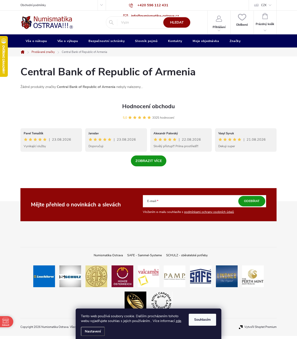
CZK (264, 5)
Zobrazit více (148, 161)
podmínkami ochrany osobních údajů (209, 212)
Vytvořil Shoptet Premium (260, 327)
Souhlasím (202, 319)
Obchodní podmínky (33, 5)
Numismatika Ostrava (108, 255)
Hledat (177, 22)
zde (178, 321)
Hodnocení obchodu (148, 106)
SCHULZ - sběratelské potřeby (187, 255)
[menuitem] (36, 41)
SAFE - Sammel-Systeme (144, 255)
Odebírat (252, 201)
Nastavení (93, 331)
